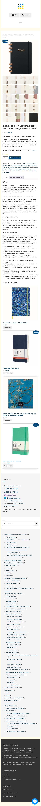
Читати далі (7, 327)
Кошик (16, 14)
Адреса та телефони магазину (12, 486)
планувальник (25, 170)
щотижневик (6, 172)
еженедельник (7, 170)
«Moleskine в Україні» (10, 762)
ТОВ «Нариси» (23, 762)
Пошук (4, 521)
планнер (18, 170)
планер (13, 170)
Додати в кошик (15, 157)
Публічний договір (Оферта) (12, 779)
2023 (36, 167)
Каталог (6, 774)
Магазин (10, 34)
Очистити (34, 150)
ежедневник (31, 169)
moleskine (9, 169)
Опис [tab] (6, 177)
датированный (16, 169)
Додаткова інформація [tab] (15, 177)
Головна (5, 34)
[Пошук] (36, 524)
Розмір (5, 150)
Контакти (27, 14)
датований (24, 169)
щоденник (33, 170)
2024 (4, 169)
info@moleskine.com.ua (15, 500)
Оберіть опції (8, 373)
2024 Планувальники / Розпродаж (20, 165)
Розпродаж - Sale (17, 34)
